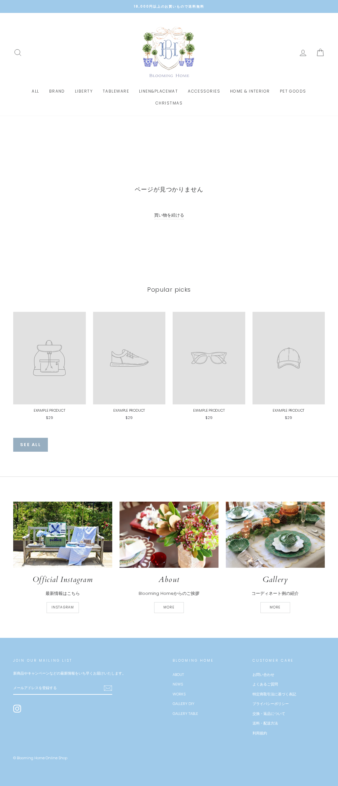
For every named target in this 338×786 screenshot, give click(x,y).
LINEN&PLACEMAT (158, 91)
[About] (169, 535)
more (168, 607)
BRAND (57, 91)
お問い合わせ (263, 674)
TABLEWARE (116, 91)
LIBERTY (84, 91)
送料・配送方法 (265, 723)
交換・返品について (269, 713)
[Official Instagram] (62, 535)
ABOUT (178, 674)
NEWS (178, 684)
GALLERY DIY (183, 703)
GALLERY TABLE (185, 713)
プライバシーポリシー (271, 703)
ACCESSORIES (204, 91)
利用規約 (260, 733)
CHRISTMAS (169, 103)
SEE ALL (30, 444)
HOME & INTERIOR (250, 91)
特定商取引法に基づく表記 (274, 694)
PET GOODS (293, 91)
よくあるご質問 (265, 684)
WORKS (179, 694)
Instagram (62, 607)
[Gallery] (275, 535)
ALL (35, 91)
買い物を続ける (169, 215)
